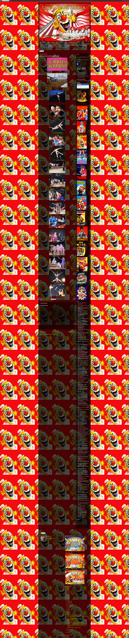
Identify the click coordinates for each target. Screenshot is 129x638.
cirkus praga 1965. (81, 418)
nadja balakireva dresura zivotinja (83, 489)
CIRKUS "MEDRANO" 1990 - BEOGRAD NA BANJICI (82, 354)
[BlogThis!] (52, 299)
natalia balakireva (80, 491)
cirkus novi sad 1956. (81, 411)
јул (67, 608)
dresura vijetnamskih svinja (82, 441)
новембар (69, 602)
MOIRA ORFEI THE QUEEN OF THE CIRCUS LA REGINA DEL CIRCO (83, 481)
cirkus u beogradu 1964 (81, 423)
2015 (67, 594)
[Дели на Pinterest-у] (55, 299)
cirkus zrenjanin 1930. (81, 431)
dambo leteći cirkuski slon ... (82, 438)
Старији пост (71, 331)
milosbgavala (86, 59)
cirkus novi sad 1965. (81, 412)
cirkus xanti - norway (81, 430)
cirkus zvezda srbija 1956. (82, 432)
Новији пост (43, 331)
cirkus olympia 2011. (81, 414)
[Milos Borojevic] (77, 64)
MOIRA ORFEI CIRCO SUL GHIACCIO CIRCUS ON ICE (82, 471)
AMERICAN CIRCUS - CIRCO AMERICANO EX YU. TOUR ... (82, 308)
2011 (67, 600)
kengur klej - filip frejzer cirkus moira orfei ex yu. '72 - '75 (82, 456)
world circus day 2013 (81, 517)
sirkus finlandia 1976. (81, 508)
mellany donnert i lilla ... (81, 460)
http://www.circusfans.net (82, 72)
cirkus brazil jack (80, 374)
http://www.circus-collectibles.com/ (83, 80)
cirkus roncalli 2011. (81, 419)
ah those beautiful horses (82, 305)
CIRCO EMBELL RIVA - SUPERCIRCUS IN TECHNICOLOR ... (81, 327)
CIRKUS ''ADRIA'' (80, 346)
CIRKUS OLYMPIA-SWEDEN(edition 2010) (74, 614)
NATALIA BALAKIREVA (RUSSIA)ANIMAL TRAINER (75, 622)
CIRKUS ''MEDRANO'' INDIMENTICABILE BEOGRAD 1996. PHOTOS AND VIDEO (83, 352)
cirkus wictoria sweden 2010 (82, 429)
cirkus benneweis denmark (82, 373)
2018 (67, 590)
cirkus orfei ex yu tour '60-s (82, 417)
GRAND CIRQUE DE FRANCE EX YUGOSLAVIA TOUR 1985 (83, 452)
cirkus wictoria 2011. (81, 426)
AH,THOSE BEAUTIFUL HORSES (72, 621)
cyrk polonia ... (80, 437)
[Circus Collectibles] (80, 87)
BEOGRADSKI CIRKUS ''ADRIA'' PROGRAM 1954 (83, 314)
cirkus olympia (80, 413)
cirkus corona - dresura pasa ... (83, 378)
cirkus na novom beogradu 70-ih (83, 405)
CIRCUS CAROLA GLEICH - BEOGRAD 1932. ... (82, 338)
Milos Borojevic (80, 85)
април (68, 612)
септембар (69, 605)
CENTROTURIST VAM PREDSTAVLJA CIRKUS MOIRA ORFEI (83, 321)
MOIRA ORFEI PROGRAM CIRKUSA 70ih (82, 479)
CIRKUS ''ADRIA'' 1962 (81, 347)
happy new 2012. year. (81, 453)
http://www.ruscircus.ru (81, 77)
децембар (69, 601)
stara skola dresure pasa (82, 510)
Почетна (57, 331)
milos (46, 537)
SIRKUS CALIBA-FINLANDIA (71, 619)
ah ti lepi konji (80, 306)
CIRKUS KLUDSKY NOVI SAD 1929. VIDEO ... (82, 387)
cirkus (79, 343)
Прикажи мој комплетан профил (49, 538)
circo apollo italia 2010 (81, 323)
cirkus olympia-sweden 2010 (48, 300)
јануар (68, 630)
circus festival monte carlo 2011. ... (83, 341)
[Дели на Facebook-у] (54, 299)
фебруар (68, 629)
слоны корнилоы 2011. (81, 302)
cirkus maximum (80, 391)
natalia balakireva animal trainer (83, 492)
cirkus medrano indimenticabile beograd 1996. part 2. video (83, 394)
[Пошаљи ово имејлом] (51, 299)
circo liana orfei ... (80, 331)
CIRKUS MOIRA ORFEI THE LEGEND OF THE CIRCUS (82, 403)
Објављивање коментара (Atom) (52, 334)
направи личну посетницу (80, 65)
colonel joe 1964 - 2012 (81, 435)
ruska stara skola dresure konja (83, 502)
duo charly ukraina (81, 442)
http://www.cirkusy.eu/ (81, 74)
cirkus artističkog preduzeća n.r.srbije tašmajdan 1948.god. (82, 371)
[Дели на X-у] (53, 299)
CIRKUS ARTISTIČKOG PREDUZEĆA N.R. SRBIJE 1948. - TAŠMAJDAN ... (83, 369)
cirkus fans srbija (80, 381)
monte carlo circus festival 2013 (83, 486)
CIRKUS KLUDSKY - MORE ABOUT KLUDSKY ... (82, 385)
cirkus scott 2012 (80, 420)
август (68, 606)
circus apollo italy (80, 334)
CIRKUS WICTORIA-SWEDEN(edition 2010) (74, 618)
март (68, 613)
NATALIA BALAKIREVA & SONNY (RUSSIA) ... (74, 627)
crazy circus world (80, 436)
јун (67, 609)
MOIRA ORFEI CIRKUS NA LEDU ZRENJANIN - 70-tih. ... (83, 464)
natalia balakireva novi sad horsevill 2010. (82, 495)
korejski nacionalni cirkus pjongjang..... (82, 458)
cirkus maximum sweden (82, 392)
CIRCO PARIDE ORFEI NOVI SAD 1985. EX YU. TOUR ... (83, 333)
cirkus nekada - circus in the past (83, 409)
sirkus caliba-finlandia (81, 505)
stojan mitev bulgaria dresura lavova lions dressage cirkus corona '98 (82, 512)
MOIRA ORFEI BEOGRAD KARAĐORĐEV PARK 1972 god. (83, 466)
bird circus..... (80, 316)
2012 (67, 598)
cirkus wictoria (80, 425)
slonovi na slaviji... (80, 509)
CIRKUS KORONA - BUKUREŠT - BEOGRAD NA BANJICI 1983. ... (83, 389)
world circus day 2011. (81, 514)
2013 (67, 597)
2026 (67, 587)
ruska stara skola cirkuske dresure (83, 500)
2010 (67, 632)
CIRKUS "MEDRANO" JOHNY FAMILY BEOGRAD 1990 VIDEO (83, 358)
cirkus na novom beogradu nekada (83, 407)
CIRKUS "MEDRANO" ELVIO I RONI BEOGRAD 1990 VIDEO (82, 356)
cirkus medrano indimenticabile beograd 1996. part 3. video (83, 396)
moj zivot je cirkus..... (81, 483)
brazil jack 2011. (80, 317)
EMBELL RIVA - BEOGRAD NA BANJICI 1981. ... (82, 444)
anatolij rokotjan (80, 309)
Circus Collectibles (85, 87)
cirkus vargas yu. (80, 424)
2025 (67, 589)
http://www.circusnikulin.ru (82, 73)
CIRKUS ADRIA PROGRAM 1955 (83, 360)
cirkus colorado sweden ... (82, 377)
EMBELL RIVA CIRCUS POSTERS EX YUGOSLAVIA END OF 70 (83, 448)
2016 (67, 593)
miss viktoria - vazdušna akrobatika (83, 461)
